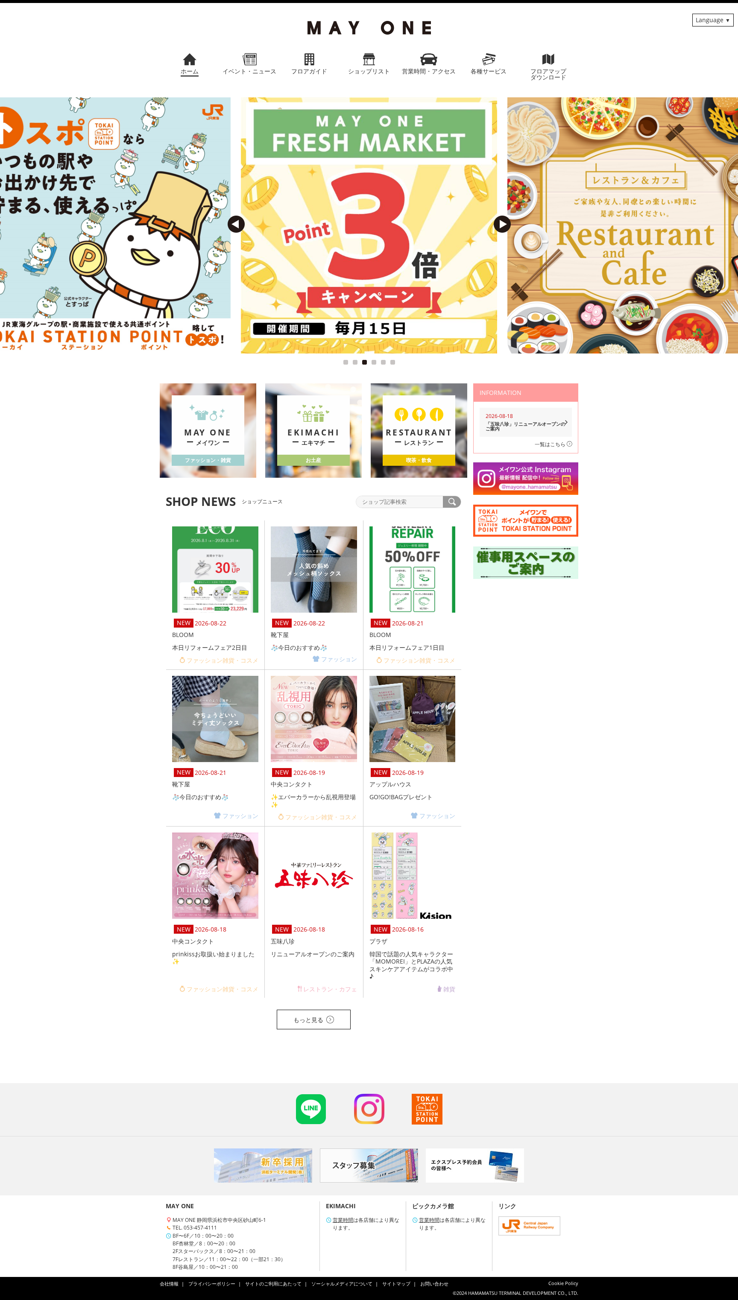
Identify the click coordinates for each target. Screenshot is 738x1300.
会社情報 (169, 1284)
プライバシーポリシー (211, 1284)
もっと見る (308, 1020)
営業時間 (343, 1220)
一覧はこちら (551, 444)
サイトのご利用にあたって (273, 1284)
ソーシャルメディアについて (341, 1284)
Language (709, 20)
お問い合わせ (434, 1284)
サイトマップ (396, 1284)
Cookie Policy (563, 1283)
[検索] (452, 502)
